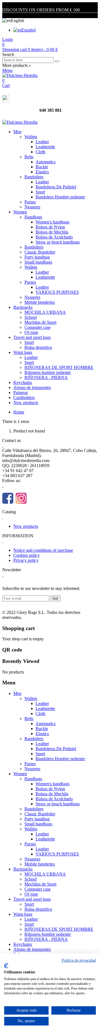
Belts (28, 156)
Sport (40, 191)
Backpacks (22, 307)
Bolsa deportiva (38, 347)
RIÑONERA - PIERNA (46, 377)
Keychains (22, 382)
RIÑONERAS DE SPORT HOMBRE (58, 367)
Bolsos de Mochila (52, 232)
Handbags (33, 217)
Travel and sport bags (32, 337)
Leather (42, 141)
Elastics (42, 171)
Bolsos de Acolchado (54, 237)
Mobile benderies (39, 302)
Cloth (40, 151)
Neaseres (32, 207)
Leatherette (45, 146)
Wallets (30, 136)
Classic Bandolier (39, 252)
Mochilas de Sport (40, 322)
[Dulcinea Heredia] (20, 75)
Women (20, 212)
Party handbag (37, 257)
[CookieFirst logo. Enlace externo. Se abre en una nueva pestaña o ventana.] (6, 965)
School (30, 317)
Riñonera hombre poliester (47, 372)
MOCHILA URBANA (45, 312)
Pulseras (20, 392)
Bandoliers (33, 176)
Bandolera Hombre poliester (60, 197)
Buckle (42, 166)
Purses (30, 202)
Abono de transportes (32, 387)
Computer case (37, 327)
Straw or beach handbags (58, 242)
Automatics (46, 161)
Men (17, 131)
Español (28, 30)
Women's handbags (52, 222)
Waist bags (22, 352)
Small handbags (38, 262)
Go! (55, 598)
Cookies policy (26, 555)
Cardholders (24, 397)
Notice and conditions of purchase (43, 550)
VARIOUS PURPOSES (57, 292)
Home (18, 412)
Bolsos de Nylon (50, 227)
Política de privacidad (79, 960)
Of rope (31, 332)
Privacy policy (26, 560)
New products (25, 402)
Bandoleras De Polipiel (56, 186)
